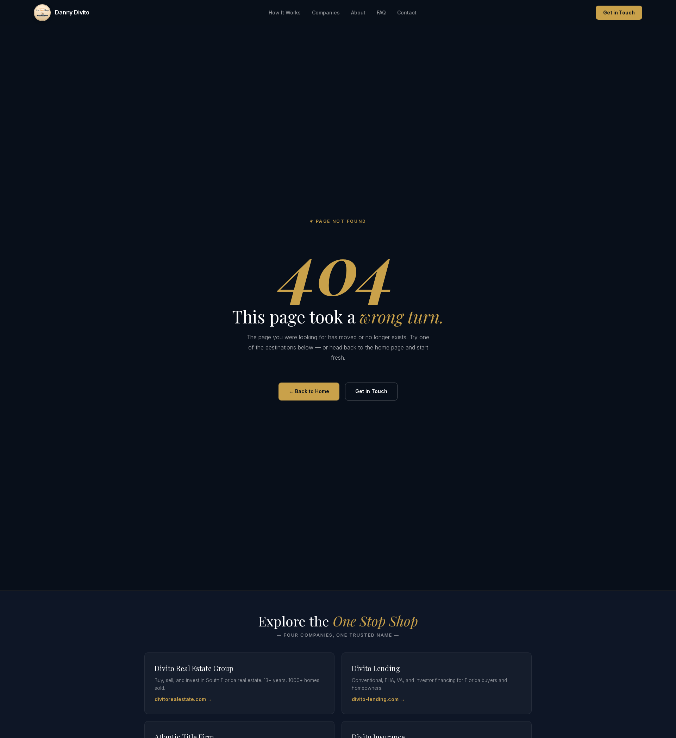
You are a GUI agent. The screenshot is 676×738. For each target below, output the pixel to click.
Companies (326, 12)
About (358, 12)
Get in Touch (619, 12)
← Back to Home (309, 391)
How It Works (285, 12)
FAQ (381, 12)
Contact (407, 12)
